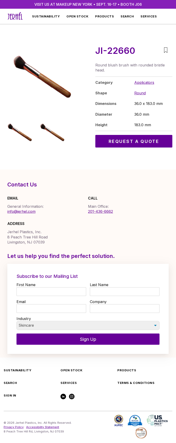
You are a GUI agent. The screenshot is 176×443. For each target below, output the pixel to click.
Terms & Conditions (135, 383)
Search (127, 16)
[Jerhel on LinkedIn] (63, 397)
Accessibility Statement (42, 427)
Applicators (144, 82)
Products (104, 16)
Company (98, 302)
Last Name (99, 285)
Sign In (10, 395)
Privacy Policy (14, 427)
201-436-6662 (100, 211)
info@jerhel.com (21, 211)
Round (140, 93)
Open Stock (77, 16)
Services (148, 16)
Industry (23, 319)
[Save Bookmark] (165, 50)
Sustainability (46, 16)
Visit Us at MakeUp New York (88, 4)
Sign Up (88, 339)
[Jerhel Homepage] (15, 16)
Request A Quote (134, 141)
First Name (26, 285)
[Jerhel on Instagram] (71, 397)
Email (21, 302)
